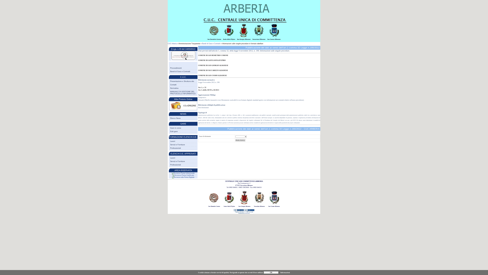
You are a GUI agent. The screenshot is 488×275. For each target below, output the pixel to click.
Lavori (172, 141)
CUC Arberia (172, 44)
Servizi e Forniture (177, 145)
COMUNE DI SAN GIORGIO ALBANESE (213, 65)
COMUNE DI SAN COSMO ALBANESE (212, 75)
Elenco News (175, 118)
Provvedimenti (176, 68)
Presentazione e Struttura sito (182, 81)
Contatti (173, 85)
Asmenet (247, 213)
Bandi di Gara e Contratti (211, 44)
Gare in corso (175, 128)
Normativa (174, 88)
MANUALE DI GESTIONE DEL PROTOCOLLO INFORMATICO (183, 93)
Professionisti (175, 148)
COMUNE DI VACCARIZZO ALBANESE (213, 70)
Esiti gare (174, 131)
